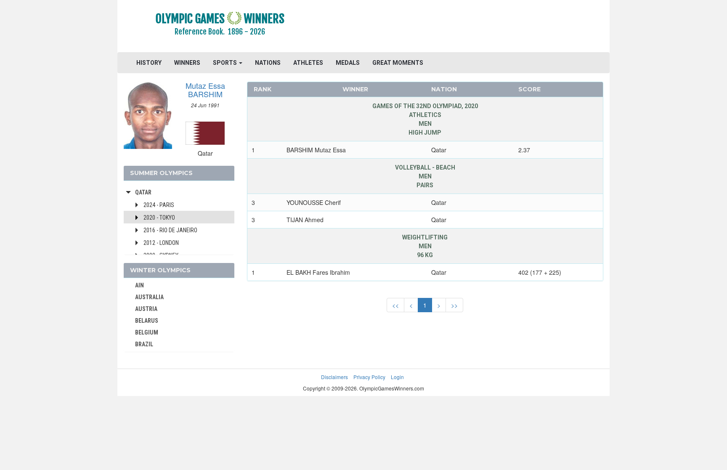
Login (397, 376)
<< (395, 305)
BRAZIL (144, 344)
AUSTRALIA (149, 297)
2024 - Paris (158, 205)
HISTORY (149, 62)
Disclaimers (334, 376)
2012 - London (161, 242)
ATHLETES (308, 62)
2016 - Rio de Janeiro (170, 230)
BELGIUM (146, 332)
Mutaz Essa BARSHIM (205, 89)
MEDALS (348, 62)
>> (454, 305)
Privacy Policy (369, 376)
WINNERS (187, 62)
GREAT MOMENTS (397, 62)
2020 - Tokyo (159, 217)
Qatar (143, 192)
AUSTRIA (146, 308)
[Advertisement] (466, 27)
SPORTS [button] (225, 62)
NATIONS (268, 62)
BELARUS (146, 320)
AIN (139, 285)
